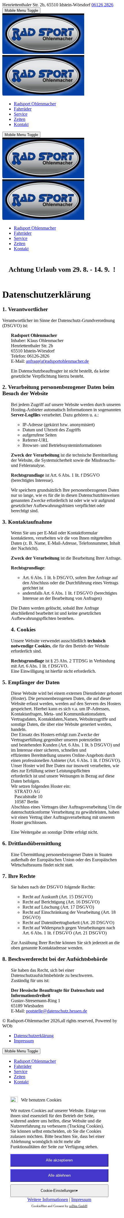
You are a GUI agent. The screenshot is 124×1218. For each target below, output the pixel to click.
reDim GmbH (78, 1206)
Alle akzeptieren (59, 1160)
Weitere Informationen (47, 1199)
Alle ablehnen (59, 1175)
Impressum (81, 1199)
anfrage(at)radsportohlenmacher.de (57, 361)
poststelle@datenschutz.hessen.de (56, 1010)
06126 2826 (102, 4)
